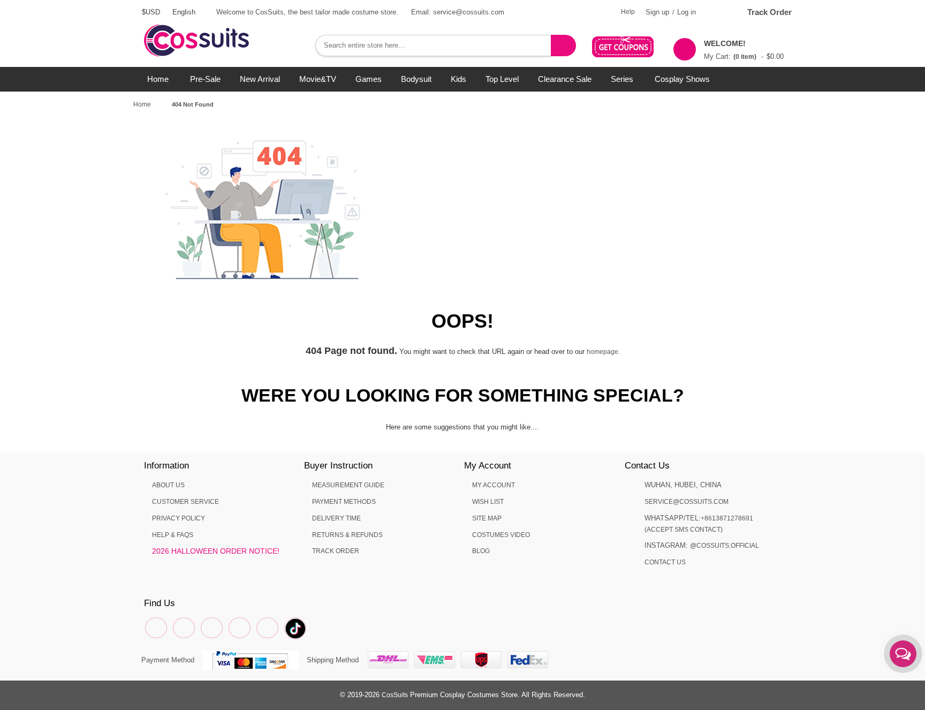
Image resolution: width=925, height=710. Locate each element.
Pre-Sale (205, 79)
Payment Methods (344, 501)
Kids (458, 79)
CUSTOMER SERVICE (185, 501)
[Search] (563, 45)
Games (368, 79)
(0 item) (744, 57)
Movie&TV (317, 79)
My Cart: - (744, 50)
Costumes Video (501, 535)
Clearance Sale (565, 79)
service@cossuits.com (687, 501)
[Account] (717, 12)
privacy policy (178, 518)
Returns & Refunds (347, 535)
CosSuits (395, 695)
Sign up (657, 12)
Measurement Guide (348, 485)
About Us (168, 485)
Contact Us (665, 562)
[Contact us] (903, 653)
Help (628, 12)
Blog (481, 551)
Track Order (769, 12)
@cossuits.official (724, 545)
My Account (493, 485)
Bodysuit (416, 79)
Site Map (487, 518)
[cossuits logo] (213, 29)
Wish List (488, 501)
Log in (686, 12)
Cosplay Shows (682, 79)
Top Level (502, 79)
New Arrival (260, 79)
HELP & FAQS (172, 535)
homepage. (603, 352)
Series (622, 79)
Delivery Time (336, 518)
